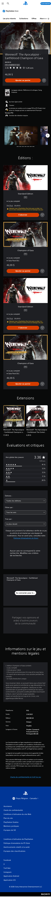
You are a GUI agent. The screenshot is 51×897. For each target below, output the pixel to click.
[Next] (48, 136)
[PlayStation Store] (11, 11)
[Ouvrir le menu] (2, 3)
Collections (23, 18)
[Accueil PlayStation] (25, 3)
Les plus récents (9, 18)
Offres (34, 18)
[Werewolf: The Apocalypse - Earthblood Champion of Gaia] (21, 135)
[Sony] (45, 896)
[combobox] (25, 501)
